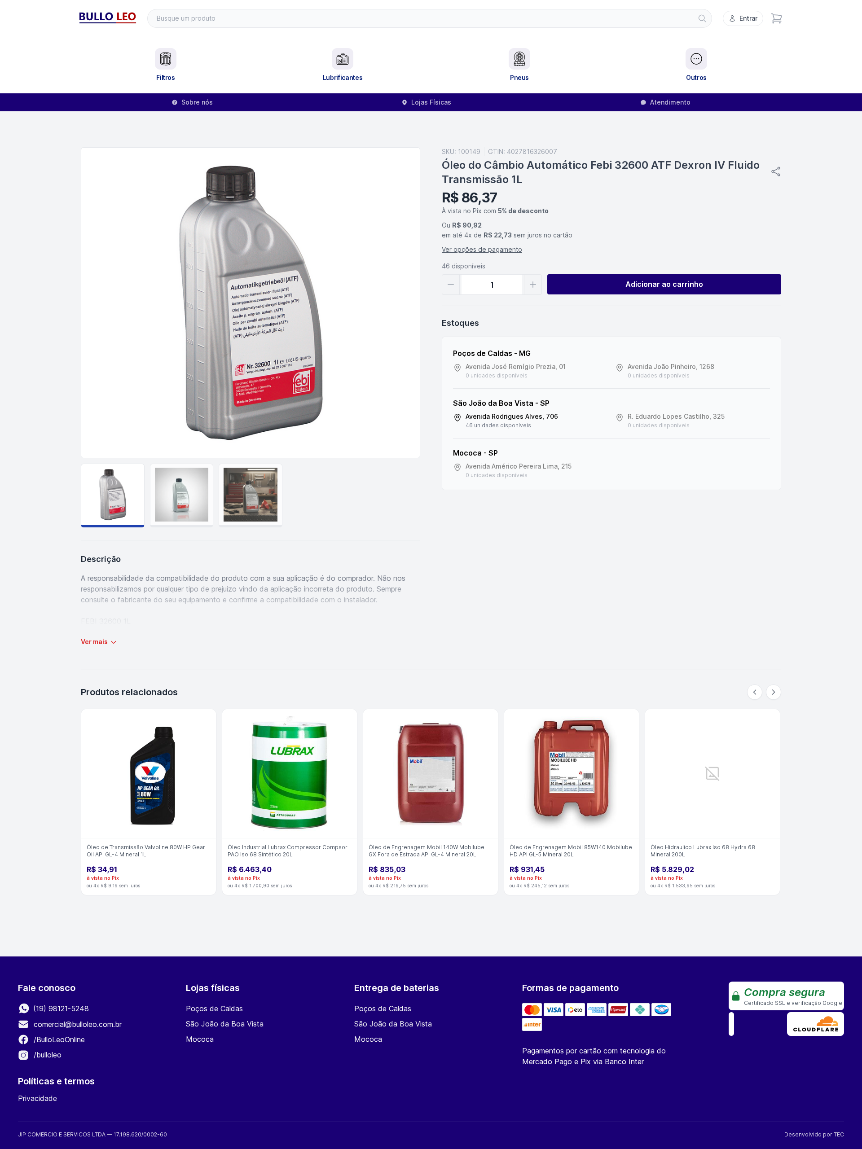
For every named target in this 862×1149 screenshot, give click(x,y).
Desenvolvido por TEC (814, 1134)
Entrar (748, 18)
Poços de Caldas (214, 1008)
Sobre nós (197, 102)
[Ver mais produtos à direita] (773, 692)
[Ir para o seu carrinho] (776, 18)
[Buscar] (702, 18)
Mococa (200, 1039)
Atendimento (670, 102)
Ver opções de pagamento (482, 249)
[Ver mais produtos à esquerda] (754, 692)
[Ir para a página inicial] (107, 18)
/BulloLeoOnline (58, 1039)
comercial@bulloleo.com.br (78, 1024)
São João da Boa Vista (225, 1023)
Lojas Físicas (431, 102)
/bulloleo (46, 1054)
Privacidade (37, 1098)
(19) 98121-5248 (60, 1008)
